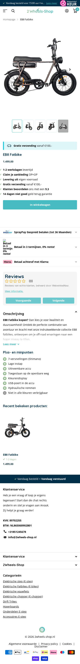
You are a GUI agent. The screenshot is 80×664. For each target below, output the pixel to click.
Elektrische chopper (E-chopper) (23, 596)
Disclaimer (41, 646)
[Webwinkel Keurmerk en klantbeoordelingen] (68, 3)
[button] (70, 69)
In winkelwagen (40, 204)
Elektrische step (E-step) (18, 581)
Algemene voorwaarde (23, 644)
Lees (9, 344)
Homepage (9, 19)
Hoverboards (11, 606)
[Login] (67, 10)
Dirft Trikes (10, 601)
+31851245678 (17, 532)
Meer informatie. (14, 291)
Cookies (67, 644)
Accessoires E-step (14, 616)
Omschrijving (13, 314)
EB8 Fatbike (10, 454)
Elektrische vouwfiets (16, 591)
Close (13, 10)
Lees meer (31, 3)
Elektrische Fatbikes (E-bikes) (21, 586)
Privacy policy (49, 644)
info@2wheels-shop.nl (22, 537)
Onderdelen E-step (15, 611)
